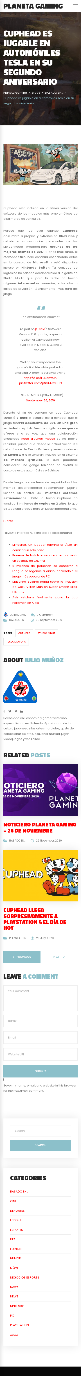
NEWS (14, 1296)
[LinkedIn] (21, 711)
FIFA (13, 1239)
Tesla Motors (16, 641)
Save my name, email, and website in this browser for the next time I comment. (39, 1088)
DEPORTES (17, 1211)
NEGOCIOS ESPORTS (24, 1277)
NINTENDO (17, 1306)
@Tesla (39, 329)
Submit (40, 1071)
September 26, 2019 (40, 400)
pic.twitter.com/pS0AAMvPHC (40, 383)
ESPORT (15, 1220)
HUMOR (15, 1258)
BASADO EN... (17, 620)
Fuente (8, 521)
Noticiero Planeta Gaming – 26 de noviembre (39, 827)
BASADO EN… (19, 1191)
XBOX (14, 1335)
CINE (13, 1201)
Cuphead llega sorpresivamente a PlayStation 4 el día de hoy (34, 919)
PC (12, 1315)
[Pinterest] (16, 711)
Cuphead (24, 633)
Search (40, 1145)
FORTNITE (16, 1249)
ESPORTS (16, 1230)
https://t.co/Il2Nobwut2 (40, 378)
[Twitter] (9, 711)
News (14, 1287)
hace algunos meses (38, 439)
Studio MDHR (46, 633)
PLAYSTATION (17, 938)
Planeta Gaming (33, 5)
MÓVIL (14, 1268)
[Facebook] (4, 711)
